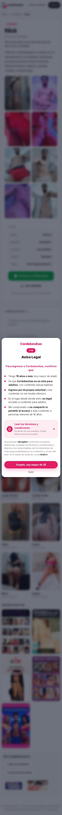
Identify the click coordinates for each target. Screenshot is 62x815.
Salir (31, 471)
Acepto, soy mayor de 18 (31, 464)
